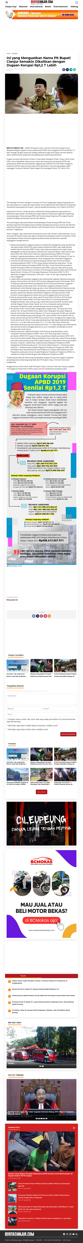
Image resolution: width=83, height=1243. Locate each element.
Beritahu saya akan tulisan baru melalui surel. (28, 729)
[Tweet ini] (67, 69)
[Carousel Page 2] (39, 1118)
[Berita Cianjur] (42, 2)
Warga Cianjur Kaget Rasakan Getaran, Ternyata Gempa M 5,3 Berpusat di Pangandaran (39, 982)
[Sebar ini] (63, 69)
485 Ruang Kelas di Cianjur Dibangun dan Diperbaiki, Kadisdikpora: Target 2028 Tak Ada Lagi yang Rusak (40, 783)
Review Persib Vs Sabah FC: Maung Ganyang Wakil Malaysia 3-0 (35, 989)
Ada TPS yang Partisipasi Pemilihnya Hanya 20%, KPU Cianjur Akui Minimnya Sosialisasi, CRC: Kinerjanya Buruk (41, 1113)
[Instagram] (41, 616)
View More (41, 792)
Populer (23, 976)
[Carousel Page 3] (41, 1118)
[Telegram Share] (70, 69)
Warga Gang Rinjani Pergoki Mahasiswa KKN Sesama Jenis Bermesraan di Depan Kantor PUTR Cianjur (41, 675)
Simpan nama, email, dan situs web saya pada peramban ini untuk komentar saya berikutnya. (41, 720)
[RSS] (49, 616)
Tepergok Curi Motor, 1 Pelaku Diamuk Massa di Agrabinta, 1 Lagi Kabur (63, 783)
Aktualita (9, 70)
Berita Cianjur (18, 1240)
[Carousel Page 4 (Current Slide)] (44, 1118)
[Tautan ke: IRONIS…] (41, 1047)
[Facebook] (33, 616)
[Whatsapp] (74, 69)
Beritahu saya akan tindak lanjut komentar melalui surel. (33, 725)
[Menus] (6, 2)
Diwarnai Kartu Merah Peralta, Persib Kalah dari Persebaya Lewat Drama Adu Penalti (43, 995)
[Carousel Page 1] (40, 1066)
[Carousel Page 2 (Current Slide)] (43, 1066)
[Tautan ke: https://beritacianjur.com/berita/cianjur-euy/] (74, 1128)
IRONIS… (11, 1063)
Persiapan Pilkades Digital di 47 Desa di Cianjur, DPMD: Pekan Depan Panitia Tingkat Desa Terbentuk (17, 783)
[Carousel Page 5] (46, 1118)
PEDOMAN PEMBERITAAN (52, 1240)
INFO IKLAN (67, 1240)
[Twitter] (37, 616)
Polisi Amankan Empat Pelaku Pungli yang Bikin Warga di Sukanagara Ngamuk (65, 675)
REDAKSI (39, 1240)
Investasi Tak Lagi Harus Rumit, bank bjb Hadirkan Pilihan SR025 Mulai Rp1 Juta (17, 675)
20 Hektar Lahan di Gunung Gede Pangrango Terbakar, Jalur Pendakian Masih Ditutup (41, 1011)
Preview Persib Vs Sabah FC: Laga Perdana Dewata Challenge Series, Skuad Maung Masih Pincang (43, 1003)
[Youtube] (45, 616)
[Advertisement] (41, 35)
